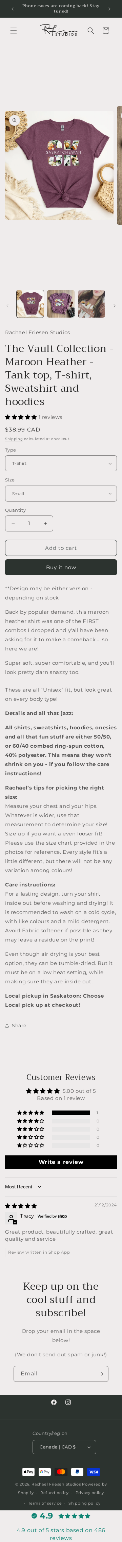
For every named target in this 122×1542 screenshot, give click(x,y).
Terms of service (45, 1503)
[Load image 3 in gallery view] (91, 303)
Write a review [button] (61, 1162)
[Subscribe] (100, 1374)
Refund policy (54, 1492)
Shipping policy (84, 1503)
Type (10, 450)
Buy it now (61, 567)
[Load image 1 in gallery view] (30, 303)
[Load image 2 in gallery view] (60, 303)
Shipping (14, 439)
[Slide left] (7, 305)
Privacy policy (90, 1492)
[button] (13, 30)
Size (10, 479)
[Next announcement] (109, 8)
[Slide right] (114, 305)
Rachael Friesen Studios (56, 1484)
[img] (21, 1206)
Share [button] (19, 1025)
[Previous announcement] (12, 8)
